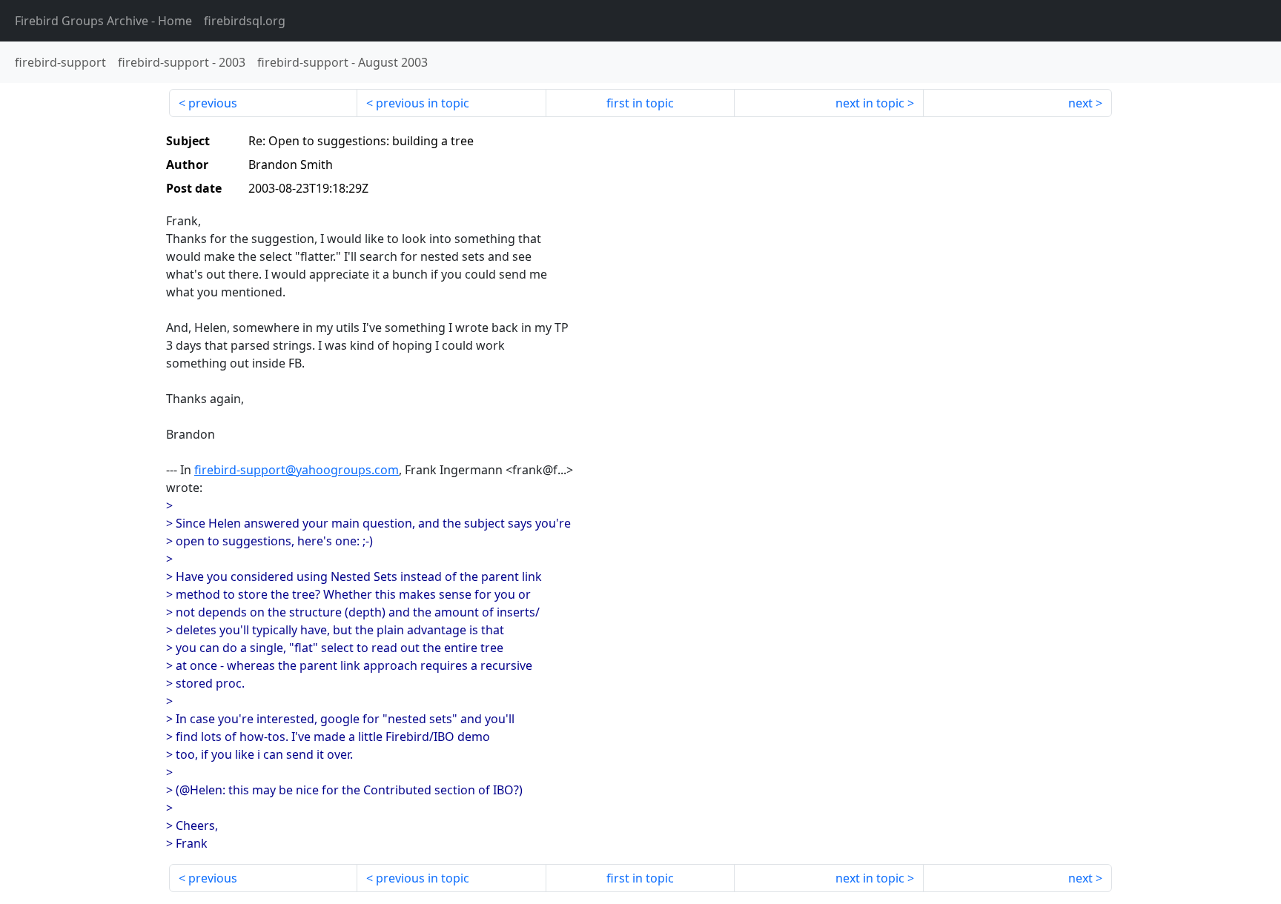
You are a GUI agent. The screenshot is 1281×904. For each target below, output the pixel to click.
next (1080, 103)
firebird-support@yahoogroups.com (296, 470)
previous (212, 103)
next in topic (869, 103)
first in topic (640, 103)
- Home (103, 21)
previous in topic (422, 103)
